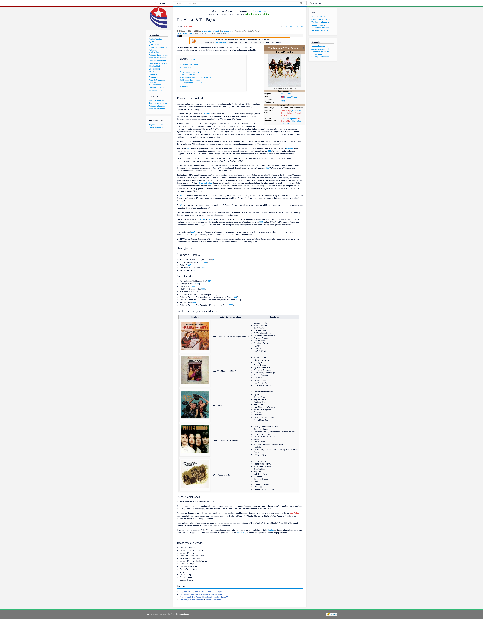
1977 (214, 294)
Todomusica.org (212, 599)
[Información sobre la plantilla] (303, 48)
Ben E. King (241, 532)
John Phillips (286, 110)
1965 (189, 148)
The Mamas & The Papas (190, 599)
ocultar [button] (192, 59)
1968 (181, 195)
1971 (181, 205)
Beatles (271, 530)
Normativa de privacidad (156, 614)
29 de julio (200, 219)
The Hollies (285, 123)
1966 (269, 151)
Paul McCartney (206, 183)
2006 (231, 305)
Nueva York (286, 93)
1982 (261, 222)
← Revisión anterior (187, 33)
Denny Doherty (287, 113)
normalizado (221, 42)
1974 (210, 219)
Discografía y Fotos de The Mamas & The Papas (200, 594)
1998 (194, 302)
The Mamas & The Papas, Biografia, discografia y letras (203, 597)
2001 (193, 231)
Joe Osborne (295, 513)
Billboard (289, 148)
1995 (235, 297)
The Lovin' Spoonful (289, 118)
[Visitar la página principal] (158, 17)
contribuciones (226, 31)
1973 (195, 291)
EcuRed (159, 3)
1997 (238, 299)
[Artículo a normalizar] (193, 40)
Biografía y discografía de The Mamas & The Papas (201, 591)
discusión (216, 31)
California (206, 113)
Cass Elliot (296, 110)
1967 (268, 167)
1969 (193, 286)
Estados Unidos (290, 96)
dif (178, 33)
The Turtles (296, 120)
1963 (283, 100)
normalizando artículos (257, 11)
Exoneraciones (182, 614)
